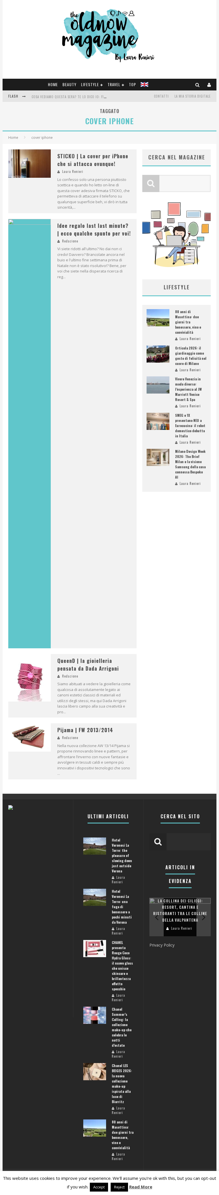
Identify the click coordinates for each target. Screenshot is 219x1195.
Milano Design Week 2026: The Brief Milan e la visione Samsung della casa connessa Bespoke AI (190, 464)
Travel (114, 84)
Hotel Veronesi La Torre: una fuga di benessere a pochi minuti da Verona (122, 907)
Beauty (69, 84)
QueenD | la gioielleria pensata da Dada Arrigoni (88, 664)
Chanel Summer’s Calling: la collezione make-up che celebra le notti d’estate (121, 1027)
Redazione (70, 241)
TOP (132, 84)
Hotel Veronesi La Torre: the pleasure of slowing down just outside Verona (122, 855)
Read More (140, 1187)
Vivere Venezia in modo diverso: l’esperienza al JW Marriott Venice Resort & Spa (188, 389)
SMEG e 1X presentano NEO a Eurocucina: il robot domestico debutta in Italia (190, 425)
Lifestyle (90, 84)
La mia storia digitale (193, 96)
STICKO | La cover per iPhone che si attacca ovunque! (92, 159)
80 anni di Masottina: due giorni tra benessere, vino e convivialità (188, 322)
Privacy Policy (162, 945)
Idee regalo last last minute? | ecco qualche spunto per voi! (94, 229)
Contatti (161, 96)
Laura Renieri (72, 171)
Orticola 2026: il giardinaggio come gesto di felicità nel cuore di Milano (190, 355)
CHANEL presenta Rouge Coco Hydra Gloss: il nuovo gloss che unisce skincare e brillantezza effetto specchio (122, 965)
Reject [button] (119, 1187)
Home (53, 84)
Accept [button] (99, 1187)
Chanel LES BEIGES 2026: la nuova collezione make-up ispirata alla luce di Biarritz (122, 1083)
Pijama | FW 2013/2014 (85, 730)
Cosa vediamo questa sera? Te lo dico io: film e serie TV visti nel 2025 (90, 96)
